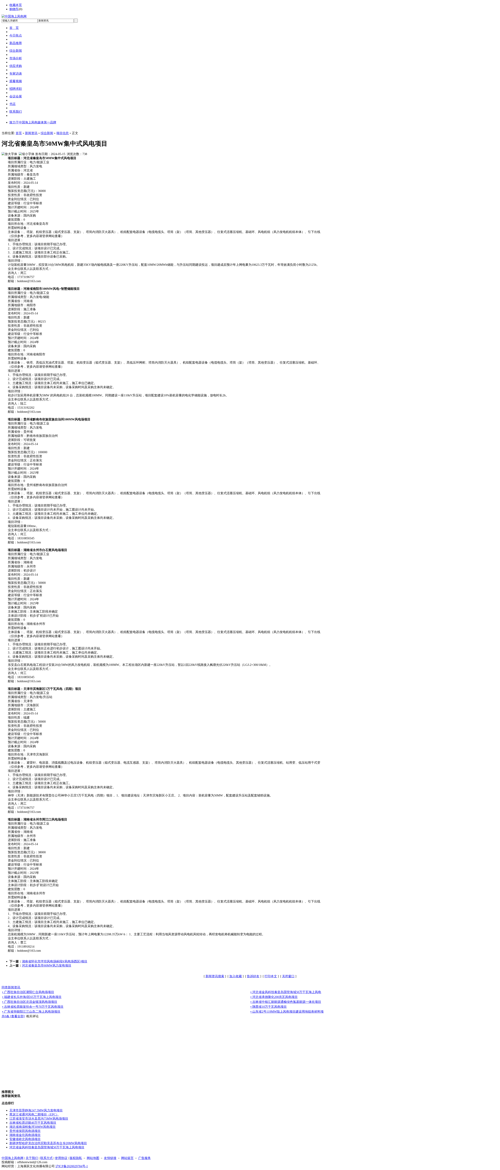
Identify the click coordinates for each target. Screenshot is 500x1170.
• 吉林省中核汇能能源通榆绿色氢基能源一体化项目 (285, 1001)
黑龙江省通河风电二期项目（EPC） (34, 1114)
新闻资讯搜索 (214, 976)
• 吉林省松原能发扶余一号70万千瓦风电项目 (32, 1006)
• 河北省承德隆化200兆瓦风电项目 (274, 997)
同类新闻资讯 (11, 987)
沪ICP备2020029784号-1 (71, 1166)
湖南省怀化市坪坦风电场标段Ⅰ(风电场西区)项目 (54, 961)
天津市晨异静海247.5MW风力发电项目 (36, 1110)
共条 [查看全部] (13, 1016)
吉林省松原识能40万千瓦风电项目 (32, 1122)
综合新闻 (47, 133)
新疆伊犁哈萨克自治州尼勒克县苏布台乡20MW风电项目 (48, 1143)
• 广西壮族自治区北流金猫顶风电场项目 (29, 1001)
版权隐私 (76, 1158)
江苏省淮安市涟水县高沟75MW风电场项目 (38, 1118)
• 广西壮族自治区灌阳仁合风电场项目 (28, 992)
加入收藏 (235, 976)
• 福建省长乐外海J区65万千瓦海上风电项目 (32, 997)
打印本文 (270, 976)
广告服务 (144, 1158)
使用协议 (61, 1158)
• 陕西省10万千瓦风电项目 (268, 1006)
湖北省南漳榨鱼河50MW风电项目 (32, 1126)
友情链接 (110, 1158)
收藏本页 (15, 5)
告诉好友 (253, 976)
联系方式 (46, 1158)
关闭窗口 (288, 976)
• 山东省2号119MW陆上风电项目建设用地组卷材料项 (287, 1011)
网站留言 (127, 1158)
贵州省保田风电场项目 (25, 1131)
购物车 (14, 9)
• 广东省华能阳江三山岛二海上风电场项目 (31, 1011)
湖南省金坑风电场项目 (25, 1135)
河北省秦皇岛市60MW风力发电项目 (46, 965)
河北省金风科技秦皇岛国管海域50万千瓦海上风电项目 (46, 1147)
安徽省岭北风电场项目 (25, 1139)
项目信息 (62, 133)
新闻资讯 (31, 133)
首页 (19, 133)
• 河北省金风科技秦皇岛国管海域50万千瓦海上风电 (285, 992)
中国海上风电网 (12, 1158)
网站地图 (93, 1158)
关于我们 (32, 1158)
